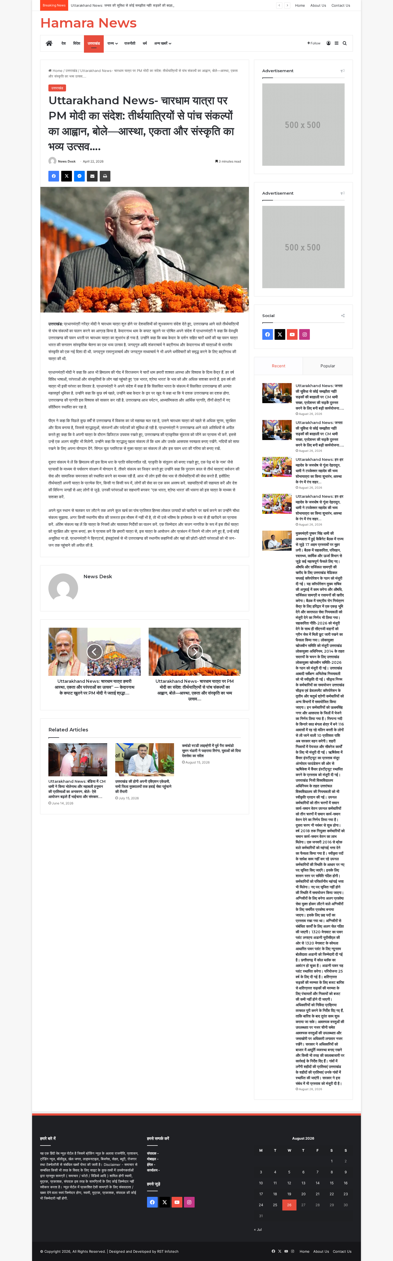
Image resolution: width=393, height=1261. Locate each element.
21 (317, 1194)
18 (275, 1194)
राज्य (110, 43)
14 (317, 1183)
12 (289, 1183)
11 (275, 1183)
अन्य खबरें (160, 43)
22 (332, 1194)
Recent (278, 365)
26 (289, 1205)
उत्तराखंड (94, 43)
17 (261, 1194)
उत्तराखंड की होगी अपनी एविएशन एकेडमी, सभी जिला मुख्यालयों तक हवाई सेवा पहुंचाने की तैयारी (143, 786)
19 (289, 1194)
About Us (318, 5)
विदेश (76, 43)
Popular (328, 365)
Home (300, 5)
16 (346, 1183)
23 (346, 1194)
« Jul (258, 1229)
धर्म (145, 43)
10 (261, 1183)
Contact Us (341, 5)
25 (275, 1205)
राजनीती (129, 43)
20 (303, 1194)
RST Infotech (167, 1251)
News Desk (67, 161)
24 (261, 1205)
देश (63, 43)
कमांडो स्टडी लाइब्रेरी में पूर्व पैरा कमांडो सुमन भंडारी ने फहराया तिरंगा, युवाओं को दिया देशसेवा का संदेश (211, 750)
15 (332, 1183)
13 (303, 1183)
